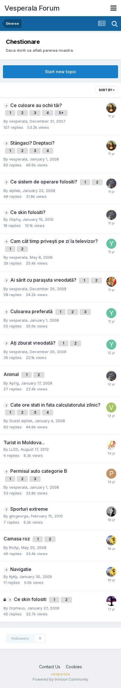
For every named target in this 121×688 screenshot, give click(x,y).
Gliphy (14, 219)
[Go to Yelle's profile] (111, 244)
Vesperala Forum (32, 8)
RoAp (14, 547)
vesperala (18, 121)
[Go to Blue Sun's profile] (111, 601)
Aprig (14, 383)
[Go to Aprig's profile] (111, 183)
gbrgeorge (18, 516)
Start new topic (60, 71)
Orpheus (17, 608)
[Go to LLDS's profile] (111, 445)
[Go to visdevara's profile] (111, 408)
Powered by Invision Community (60, 679)
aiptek (14, 190)
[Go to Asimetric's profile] (111, 108)
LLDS (13, 449)
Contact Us (49, 666)
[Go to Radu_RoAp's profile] (111, 282)
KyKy (13, 576)
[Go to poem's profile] (111, 474)
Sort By (106, 90)
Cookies (74, 666)
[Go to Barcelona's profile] (111, 512)
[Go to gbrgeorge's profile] (111, 540)
